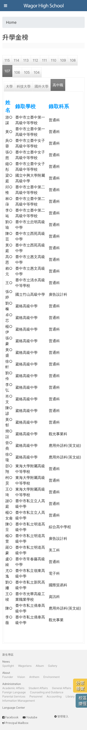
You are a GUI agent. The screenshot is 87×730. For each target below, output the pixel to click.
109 (63, 60)
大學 (9, 86)
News (6, 661)
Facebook (11, 717)
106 (17, 72)
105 (27, 72)
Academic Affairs (13, 688)
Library (70, 696)
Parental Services (13, 696)
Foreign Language (14, 692)
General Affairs (61, 688)
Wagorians (25, 665)
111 (44, 60)
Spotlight (8, 665)
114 (16, 60)
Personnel (35, 696)
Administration (11, 684)
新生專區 (7, 654)
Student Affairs (38, 688)
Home (11, 22)
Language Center (13, 707)
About (6, 672)
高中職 (58, 85)
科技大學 (24, 86)
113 (26, 60)
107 (7, 71)
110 (53, 60)
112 (35, 60)
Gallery (52, 665)
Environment (51, 677)
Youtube (31, 717)
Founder (7, 677)
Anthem (34, 677)
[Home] (43, 5)
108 (73, 60)
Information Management (18, 700)
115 (7, 60)
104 (37, 72)
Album (40, 665)
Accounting (54, 696)
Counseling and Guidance (46, 692)
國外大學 (41, 86)
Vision (21, 677)
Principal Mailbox (17, 723)
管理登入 (62, 716)
